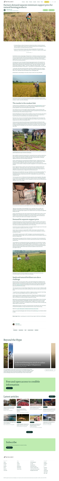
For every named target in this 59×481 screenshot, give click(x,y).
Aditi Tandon (17, 323)
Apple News (46, 471)
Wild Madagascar (33, 462)
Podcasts (30, 1)
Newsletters (19, 466)
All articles (51, 396)
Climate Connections (15, 10)
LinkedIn (45, 462)
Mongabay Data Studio (34, 470)
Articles (38, 1)
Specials (34, 1)
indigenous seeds (19, 284)
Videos (27, 1)
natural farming (39, 105)
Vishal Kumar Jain (9, 9)
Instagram (45, 463)
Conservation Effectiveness (34, 469)
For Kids (31, 463)
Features (23, 1)
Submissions (19, 467)
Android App (46, 470)
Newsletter (9, 447)
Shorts (42, 1)
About (18, 462)
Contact (18, 463)
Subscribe (46, 1)
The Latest (5, 470)
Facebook (45, 467)
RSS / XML (45, 473)
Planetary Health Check (34, 467)
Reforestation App (33, 466)
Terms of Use (19, 469)
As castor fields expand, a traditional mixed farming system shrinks (27, 308)
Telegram (45, 469)
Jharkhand (11, 10)
